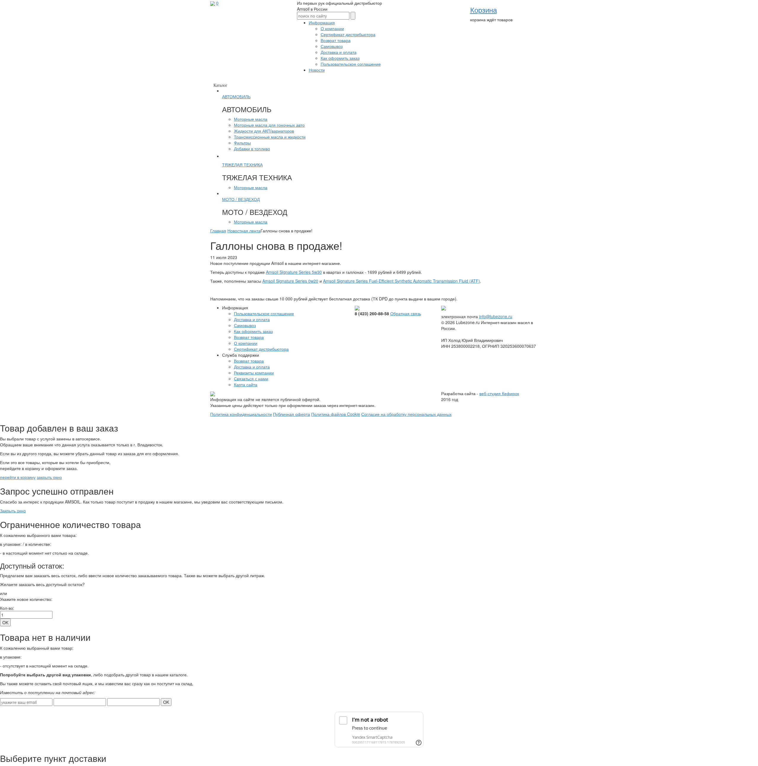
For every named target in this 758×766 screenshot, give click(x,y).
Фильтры (242, 143)
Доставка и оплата (338, 52)
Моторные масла (250, 119)
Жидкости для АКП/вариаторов (264, 131)
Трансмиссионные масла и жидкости (270, 137)
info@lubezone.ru (495, 316)
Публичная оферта (291, 414)
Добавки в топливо (252, 149)
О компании (332, 28)
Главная (218, 231)
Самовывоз (332, 46)
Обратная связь (405, 313)
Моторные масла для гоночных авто (269, 125)
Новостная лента (244, 231)
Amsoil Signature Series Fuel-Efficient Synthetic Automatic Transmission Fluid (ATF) (401, 281)
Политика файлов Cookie (335, 414)
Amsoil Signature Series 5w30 (294, 272)
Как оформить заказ (340, 58)
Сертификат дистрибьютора (348, 34)
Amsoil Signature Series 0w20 (290, 281)
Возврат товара (336, 40)
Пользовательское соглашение (351, 64)
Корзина (483, 9)
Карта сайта (245, 384)
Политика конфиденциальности (241, 414)
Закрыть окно (13, 511)
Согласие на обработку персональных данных (406, 414)
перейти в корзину (18, 477)
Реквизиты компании (254, 373)
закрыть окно (49, 477)
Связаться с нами (251, 379)
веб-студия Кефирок (499, 393)
